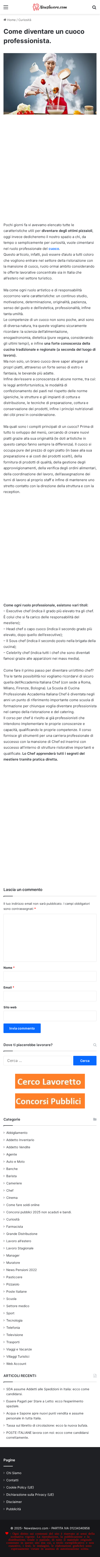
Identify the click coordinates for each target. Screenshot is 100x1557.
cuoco (54, 248)
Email (8, 987)
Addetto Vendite (18, 1147)
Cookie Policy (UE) (20, 1487)
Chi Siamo (13, 1473)
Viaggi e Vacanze (19, 1349)
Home (11, 20)
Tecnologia (14, 1320)
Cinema (12, 1198)
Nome (9, 967)
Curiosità (24, 20)
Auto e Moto (15, 1161)
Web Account (16, 1364)
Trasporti (13, 1342)
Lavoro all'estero (18, 1241)
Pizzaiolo (12, 1284)
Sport (10, 1313)
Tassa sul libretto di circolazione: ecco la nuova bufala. (47, 1425)
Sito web (10, 1007)
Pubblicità (13, 1509)
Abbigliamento (16, 1133)
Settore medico (17, 1306)
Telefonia (13, 1327)
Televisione (14, 1335)
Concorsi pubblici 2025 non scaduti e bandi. (39, 1212)
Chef (9, 1190)
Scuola (11, 1299)
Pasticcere (14, 1277)
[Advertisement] (50, 170)
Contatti (12, 1480)
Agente (11, 1154)
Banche (12, 1169)
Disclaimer (14, 1502)
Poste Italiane (16, 1291)
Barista (11, 1176)
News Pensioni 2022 (21, 1270)
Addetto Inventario (20, 1140)
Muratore (13, 1263)
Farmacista (14, 1226)
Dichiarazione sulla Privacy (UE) (30, 1494)
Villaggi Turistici (17, 1356)
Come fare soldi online (23, 1205)
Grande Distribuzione (21, 1234)
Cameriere (14, 1183)
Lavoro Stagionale (19, 1248)
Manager (13, 1255)
